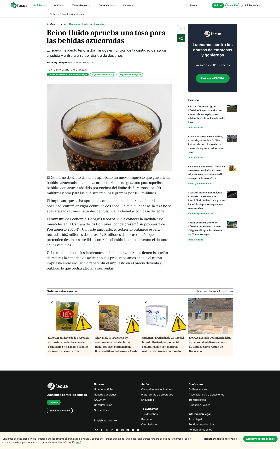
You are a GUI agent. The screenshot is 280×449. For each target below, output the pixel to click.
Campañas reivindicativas (157, 389)
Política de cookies (200, 429)
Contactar (128, 5)
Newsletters (101, 410)
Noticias (37, 5)
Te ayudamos (79, 5)
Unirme (218, 5)
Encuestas (147, 399)
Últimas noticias (104, 389)
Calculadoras (149, 424)
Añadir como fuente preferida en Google (68, 74)
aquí (78, 442)
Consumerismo (103, 405)
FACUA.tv (100, 399)
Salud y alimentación (199, 183)
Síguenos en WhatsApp (103, 74)
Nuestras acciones (105, 394)
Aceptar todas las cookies (260, 438)
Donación (232, 5)
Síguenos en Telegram (130, 74)
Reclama (146, 419)
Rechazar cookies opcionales (220, 438)
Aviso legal (195, 419)
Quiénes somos (198, 389)
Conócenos (105, 5)
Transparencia (197, 399)
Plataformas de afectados (157, 394)
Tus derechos (149, 414)
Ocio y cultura (195, 127)
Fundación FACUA (199, 405)
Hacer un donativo (60, 410)
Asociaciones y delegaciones (206, 394)
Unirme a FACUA (212, 78)
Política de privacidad (202, 424)
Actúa (57, 5)
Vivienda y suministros (200, 213)
